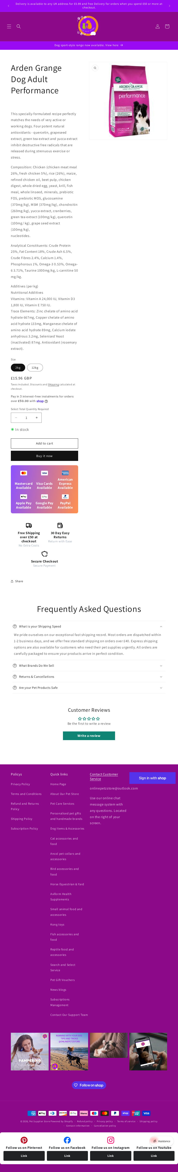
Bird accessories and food (64, 871)
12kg (35, 368)
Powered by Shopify (62, 1121)
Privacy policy (105, 1121)
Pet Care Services (62, 804)
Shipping (53, 384)
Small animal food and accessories (66, 911)
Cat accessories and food (64, 841)
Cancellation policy (105, 1125)
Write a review (88, 735)
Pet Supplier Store (39, 1121)
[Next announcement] (169, 6)
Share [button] (19, 581)
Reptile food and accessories (62, 952)
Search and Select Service (62, 967)
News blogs (58, 990)
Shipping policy (149, 1121)
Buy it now (44, 456)
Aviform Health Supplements (60, 896)
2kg (18, 368)
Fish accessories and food (64, 937)
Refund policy (84, 1121)
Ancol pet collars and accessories (65, 856)
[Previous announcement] (8, 6)
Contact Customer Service (104, 776)
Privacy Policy (20, 784)
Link (24, 1156)
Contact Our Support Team (69, 1015)
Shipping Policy (21, 819)
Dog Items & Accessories (67, 828)
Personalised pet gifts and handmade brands (66, 816)
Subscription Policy (24, 828)
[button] (9, 26)
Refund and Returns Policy (25, 806)
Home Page (58, 784)
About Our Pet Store (64, 794)
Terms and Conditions (26, 794)
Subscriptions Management (60, 1002)
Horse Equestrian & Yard (67, 884)
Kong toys (57, 924)
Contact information (78, 1125)
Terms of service (126, 1121)
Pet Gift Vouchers (62, 980)
